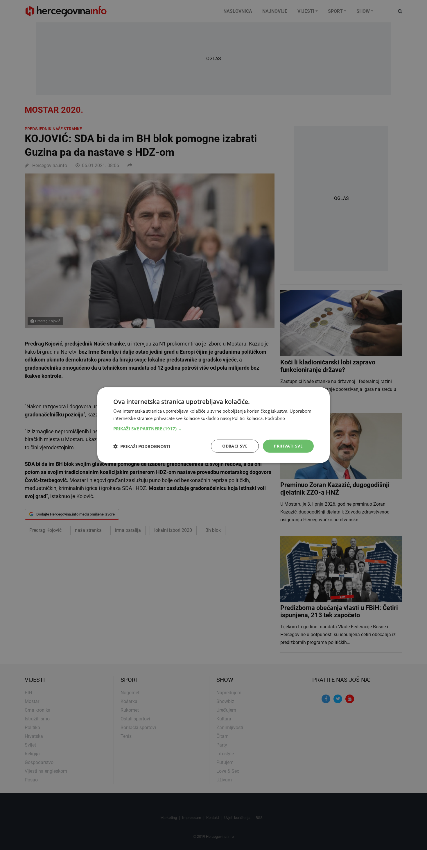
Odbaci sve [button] (234, 446)
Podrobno (275, 418)
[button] (213, 428)
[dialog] (213, 425)
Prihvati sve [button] (288, 446)
